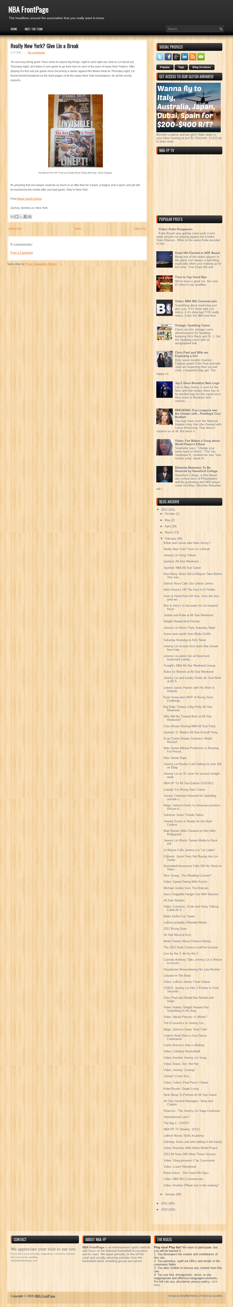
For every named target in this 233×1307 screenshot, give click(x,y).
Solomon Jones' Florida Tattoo (183, 815)
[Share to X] (21, 216)
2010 (164, 1209)
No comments (36, 52)
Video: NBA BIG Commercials (196, 301)
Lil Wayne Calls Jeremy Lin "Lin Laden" (189, 850)
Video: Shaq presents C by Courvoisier (189, 1160)
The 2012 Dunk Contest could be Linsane (191, 947)
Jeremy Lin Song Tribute (180, 555)
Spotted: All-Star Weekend (181, 561)
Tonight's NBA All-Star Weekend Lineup (189, 665)
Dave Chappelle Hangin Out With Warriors (191, 894)
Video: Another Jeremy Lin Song (185, 1057)
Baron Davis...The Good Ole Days (186, 1173)
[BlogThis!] (17, 216)
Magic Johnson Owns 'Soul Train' (185, 1029)
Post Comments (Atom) (41, 264)
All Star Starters (174, 900)
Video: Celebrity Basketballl (182, 1051)
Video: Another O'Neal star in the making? (191, 1185)
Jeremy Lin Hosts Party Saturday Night (189, 627)
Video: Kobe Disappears (175, 229)
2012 (164, 509)
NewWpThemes (189, 1295)
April (168, 526)
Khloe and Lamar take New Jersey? (187, 543)
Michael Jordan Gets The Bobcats (186, 888)
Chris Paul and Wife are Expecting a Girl (191, 354)
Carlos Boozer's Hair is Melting (184, 1045)
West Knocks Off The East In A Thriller (189, 589)
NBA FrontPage (28, 9)
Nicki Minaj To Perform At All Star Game (190, 1095)
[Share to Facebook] (25, 216)
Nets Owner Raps (175, 758)
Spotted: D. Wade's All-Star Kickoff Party (191, 732)
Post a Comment (21, 252)
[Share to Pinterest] (30, 216)
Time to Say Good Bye (191, 277)
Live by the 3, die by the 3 (181, 953)
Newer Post (15, 228)
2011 (164, 1203)
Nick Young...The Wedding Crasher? (187, 875)
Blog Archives (201, 67)
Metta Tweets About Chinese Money (187, 941)
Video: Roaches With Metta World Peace (191, 1148)
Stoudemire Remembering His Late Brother (192, 969)
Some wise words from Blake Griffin (187, 634)
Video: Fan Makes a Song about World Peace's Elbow (197, 442)
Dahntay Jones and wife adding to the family (193, 1142)
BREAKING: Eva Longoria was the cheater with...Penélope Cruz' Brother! (198, 414)
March (169, 532)
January (170, 1194)
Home (14, 29)
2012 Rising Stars (175, 928)
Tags (181, 67)
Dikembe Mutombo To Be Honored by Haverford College (196, 469)
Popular (165, 67)
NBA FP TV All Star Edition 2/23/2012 (188, 783)
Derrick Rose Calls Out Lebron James (188, 583)
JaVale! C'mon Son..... (178, 1076)
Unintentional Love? (177, 1117)
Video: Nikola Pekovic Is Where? (185, 1017)
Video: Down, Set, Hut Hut (181, 1064)
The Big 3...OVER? (176, 1123)
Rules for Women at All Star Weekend (188, 671)
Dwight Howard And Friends (182, 621)
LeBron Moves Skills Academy (184, 1135)
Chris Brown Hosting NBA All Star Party (190, 726)
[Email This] (12, 216)
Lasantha (217, 1295)
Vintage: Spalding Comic (192, 325)
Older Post (140, 228)
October (170, 513)
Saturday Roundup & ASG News (185, 640)
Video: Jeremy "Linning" (179, 1070)
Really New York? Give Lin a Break (44, 45)
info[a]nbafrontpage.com (24, 1260)
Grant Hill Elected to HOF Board (197, 253)
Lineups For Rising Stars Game (184, 789)
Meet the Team (34, 29)
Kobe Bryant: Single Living (181, 1088)
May (168, 520)
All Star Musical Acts (177, 935)
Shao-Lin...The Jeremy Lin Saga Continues (192, 1111)
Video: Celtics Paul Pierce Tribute (186, 1082)
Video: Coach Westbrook (180, 1166)
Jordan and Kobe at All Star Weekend (188, 615)
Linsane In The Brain (177, 975)
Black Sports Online (30, 198)
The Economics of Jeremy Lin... (185, 1023)
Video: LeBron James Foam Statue (187, 981)
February (171, 538)
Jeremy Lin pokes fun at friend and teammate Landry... (186, 657)
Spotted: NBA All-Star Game (182, 567)
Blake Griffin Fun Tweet (179, 916)
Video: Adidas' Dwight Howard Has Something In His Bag (186, 1009)
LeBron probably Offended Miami (185, 922)
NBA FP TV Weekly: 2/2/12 (182, 1129)
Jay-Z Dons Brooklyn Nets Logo (197, 383)
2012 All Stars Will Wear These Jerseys (190, 1154)
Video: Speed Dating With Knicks (186, 881)
